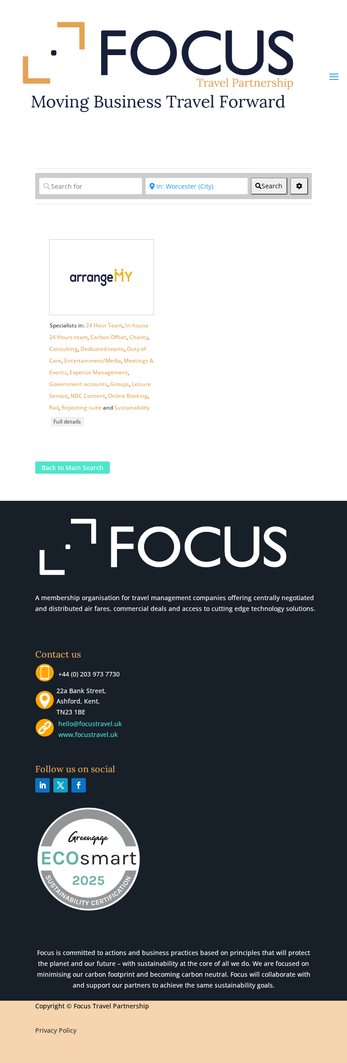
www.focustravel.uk (86, 734)
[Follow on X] (60, 785)
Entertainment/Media (92, 360)
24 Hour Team (104, 325)
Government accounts (78, 384)
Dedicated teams (102, 349)
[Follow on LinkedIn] (42, 785)
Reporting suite (81, 407)
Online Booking (128, 396)
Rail (54, 407)
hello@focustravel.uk (92, 723)
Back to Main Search (72, 467)
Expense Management (99, 372)
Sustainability (132, 407)
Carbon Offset (108, 337)
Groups (119, 384)
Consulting (63, 349)
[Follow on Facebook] (78, 785)
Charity (138, 337)
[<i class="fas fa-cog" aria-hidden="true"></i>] (299, 186)
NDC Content (87, 396)
